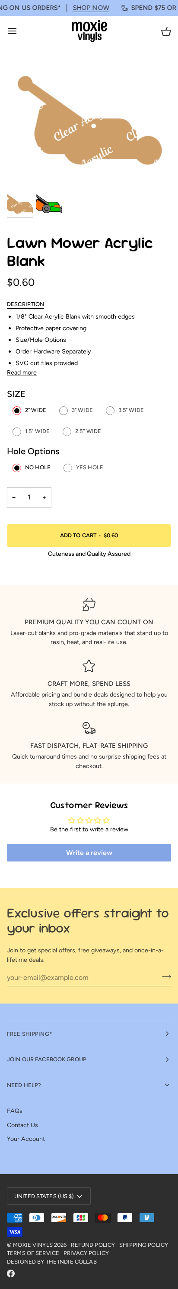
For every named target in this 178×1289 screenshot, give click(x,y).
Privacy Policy (86, 1253)
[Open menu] (20, 31)
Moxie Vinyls (33, 1245)
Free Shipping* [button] (29, 1034)
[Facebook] (11, 1273)
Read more (22, 372)
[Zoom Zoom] (89, 124)
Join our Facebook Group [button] (46, 1059)
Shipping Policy (143, 1245)
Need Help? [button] (24, 1085)
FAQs (14, 1111)
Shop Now (84, 8)
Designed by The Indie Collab (52, 1261)
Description (25, 304)
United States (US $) (44, 1196)
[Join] (164, 976)
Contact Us (22, 1125)
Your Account (26, 1139)
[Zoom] (23, 173)
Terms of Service (33, 1253)
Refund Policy (93, 1245)
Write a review (89, 853)
